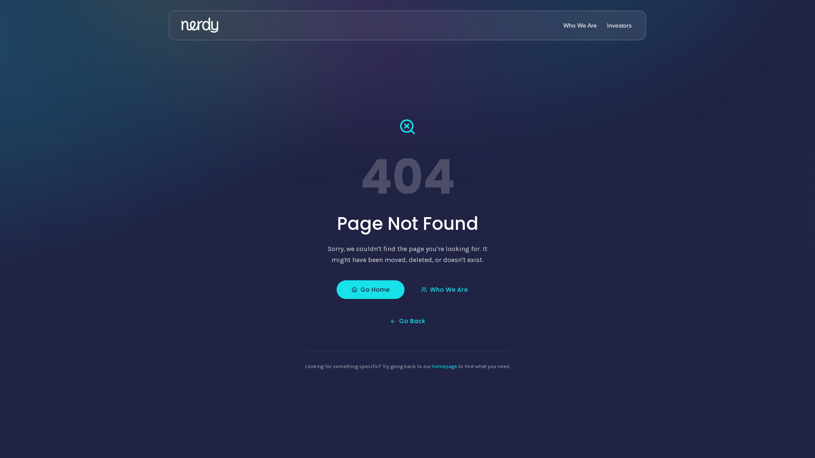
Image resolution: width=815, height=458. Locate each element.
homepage (444, 366)
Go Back (412, 321)
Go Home (375, 289)
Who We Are (449, 289)
